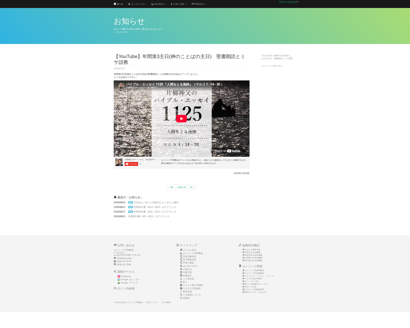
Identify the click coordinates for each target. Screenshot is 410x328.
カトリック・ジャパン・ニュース (259, 276)
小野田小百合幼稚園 (253, 258)
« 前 (171, 187)
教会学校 (187, 291)
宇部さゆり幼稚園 (252, 252)
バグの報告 (166, 302)
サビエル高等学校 (252, 250)
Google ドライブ (129, 282)
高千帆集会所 (189, 259)
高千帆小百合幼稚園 (253, 260)
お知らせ (181, 187)
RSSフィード (152, 302)
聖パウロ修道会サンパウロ (256, 284)
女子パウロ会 (250, 287)
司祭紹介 (187, 275)
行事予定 (187, 272)
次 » (192, 187)
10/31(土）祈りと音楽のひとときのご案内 (156, 202)
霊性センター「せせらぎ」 (256, 292)
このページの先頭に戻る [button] (271, 66)
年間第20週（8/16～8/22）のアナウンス (155, 211)
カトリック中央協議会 (254, 273)
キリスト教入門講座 (193, 285)
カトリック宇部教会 (193, 253)
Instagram (126, 276)
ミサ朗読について (192, 294)
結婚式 (186, 298)
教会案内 (159, 4)
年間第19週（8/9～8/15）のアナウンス (149, 216)
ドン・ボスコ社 (251, 281)
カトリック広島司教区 (254, 270)
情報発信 (199, 4)
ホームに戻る (189, 250)
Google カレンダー (130, 279)
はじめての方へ (138, 4)
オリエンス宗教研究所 (254, 289)
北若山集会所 (189, 256)
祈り (185, 282)
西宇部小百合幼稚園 (253, 255)
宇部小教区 (188, 262)
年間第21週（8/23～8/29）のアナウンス (155, 207)
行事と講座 (179, 4)
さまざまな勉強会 (192, 288)
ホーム (119, 4)
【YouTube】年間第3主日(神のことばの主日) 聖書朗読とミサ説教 (277, 57)
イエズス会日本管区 (253, 278)
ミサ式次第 (188, 278)
